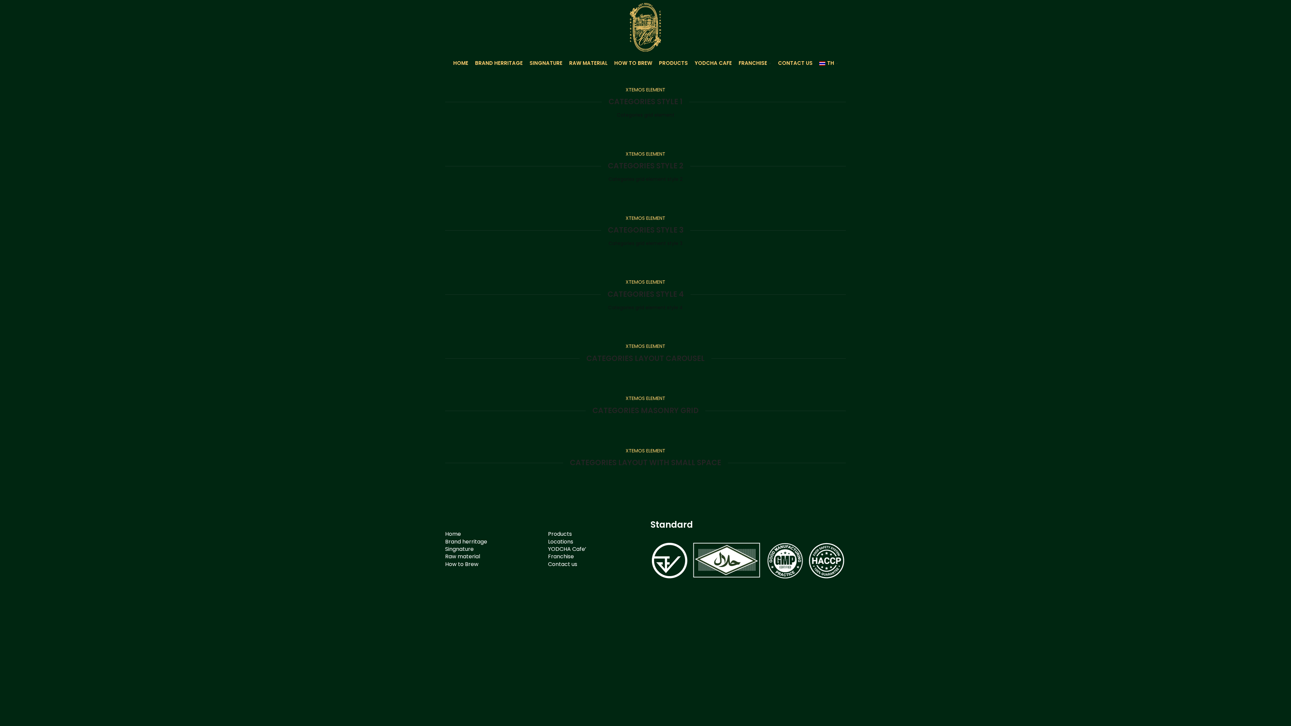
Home (453, 534)
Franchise (561, 556)
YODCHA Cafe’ (567, 549)
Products (560, 534)
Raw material (462, 556)
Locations (560, 542)
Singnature (459, 549)
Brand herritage (466, 542)
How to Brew (461, 564)
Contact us (562, 564)
